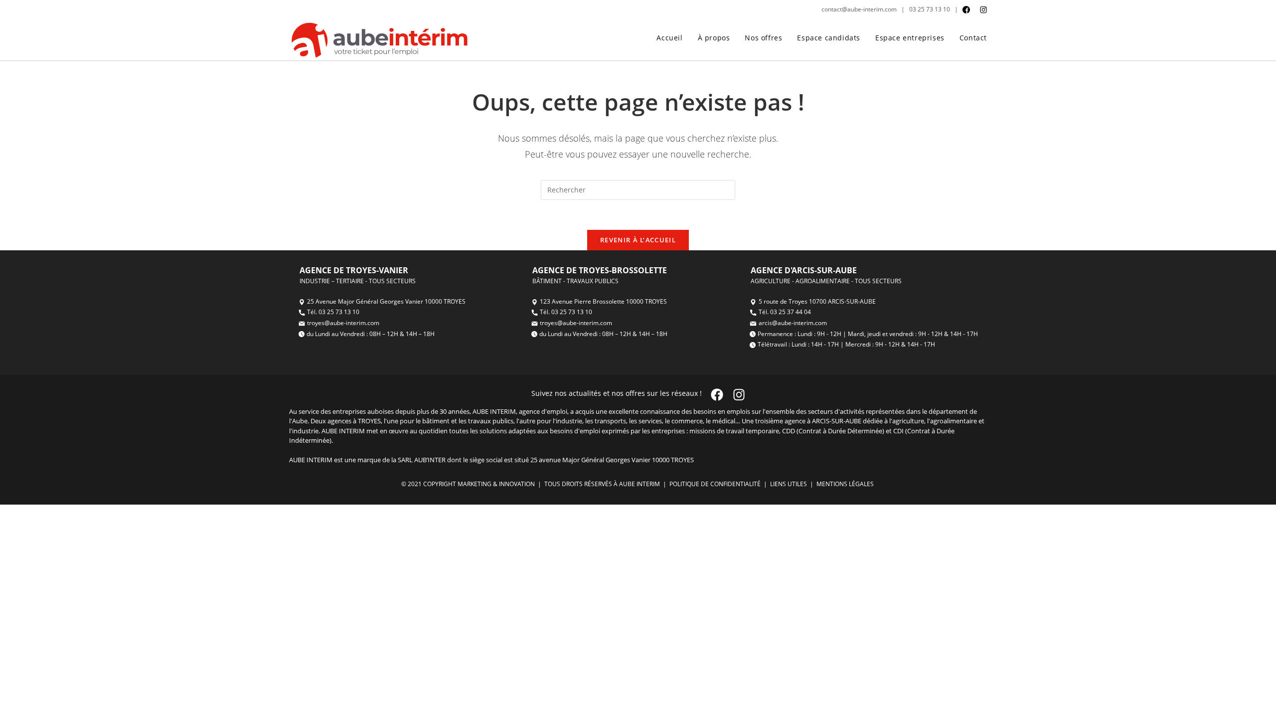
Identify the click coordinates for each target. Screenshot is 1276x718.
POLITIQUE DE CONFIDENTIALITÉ (714, 484)
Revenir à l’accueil (638, 239)
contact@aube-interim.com (859, 9)
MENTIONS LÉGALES (845, 484)
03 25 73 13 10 (929, 9)
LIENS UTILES (788, 484)
